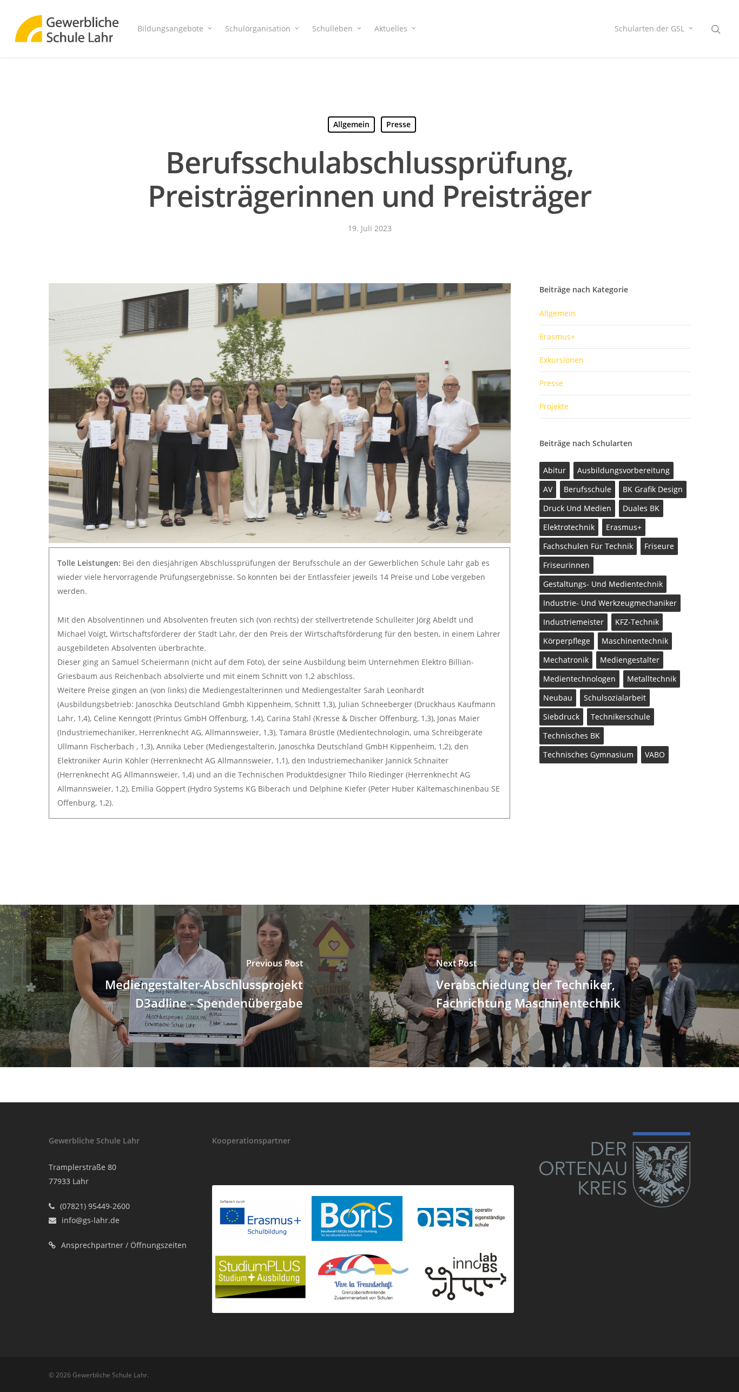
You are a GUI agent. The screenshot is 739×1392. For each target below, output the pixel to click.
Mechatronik (566, 660)
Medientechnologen (579, 679)
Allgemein (351, 124)
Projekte (554, 406)
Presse (398, 124)
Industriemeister (573, 622)
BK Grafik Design (653, 489)
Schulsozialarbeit (615, 697)
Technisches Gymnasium (588, 754)
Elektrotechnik (569, 527)
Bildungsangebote (170, 28)
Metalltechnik (651, 679)
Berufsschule (587, 489)
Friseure (659, 546)
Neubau (557, 697)
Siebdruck (561, 716)
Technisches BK (571, 735)
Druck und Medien (577, 508)
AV (547, 489)
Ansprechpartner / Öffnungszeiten (124, 1245)
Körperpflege (566, 641)
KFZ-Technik (637, 622)
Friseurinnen (566, 565)
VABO (655, 754)
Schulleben (332, 28)
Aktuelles (390, 28)
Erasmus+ (557, 336)
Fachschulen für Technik (588, 546)
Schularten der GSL (649, 28)
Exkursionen (561, 360)
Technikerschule (620, 716)
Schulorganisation (258, 28)
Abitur (554, 470)
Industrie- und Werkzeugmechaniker (610, 603)
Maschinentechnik (635, 641)
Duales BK (641, 508)
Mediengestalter (629, 660)
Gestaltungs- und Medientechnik (603, 584)
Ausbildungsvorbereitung (623, 470)
